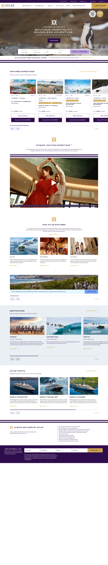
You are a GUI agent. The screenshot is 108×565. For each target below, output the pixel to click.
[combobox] (25, 52)
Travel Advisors (63, 1)
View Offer (91, 291)
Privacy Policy (28, 459)
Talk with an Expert (23, 120)
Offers (68, 5)
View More (54, 40)
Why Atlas (59, 5)
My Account (93, 1)
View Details (23, 116)
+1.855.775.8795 (100, 5)
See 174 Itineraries (80, 51)
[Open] (32, 52)
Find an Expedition (79, 5)
